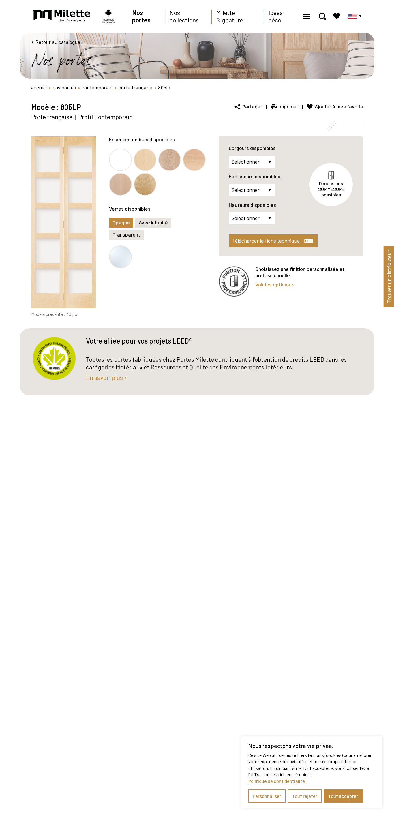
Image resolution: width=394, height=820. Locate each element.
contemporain (97, 87)
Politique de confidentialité (276, 781)
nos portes (64, 87)
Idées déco (276, 16)
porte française (135, 87)
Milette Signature (229, 16)
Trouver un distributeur (389, 276)
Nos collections (184, 16)
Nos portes (141, 16)
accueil (39, 87)
